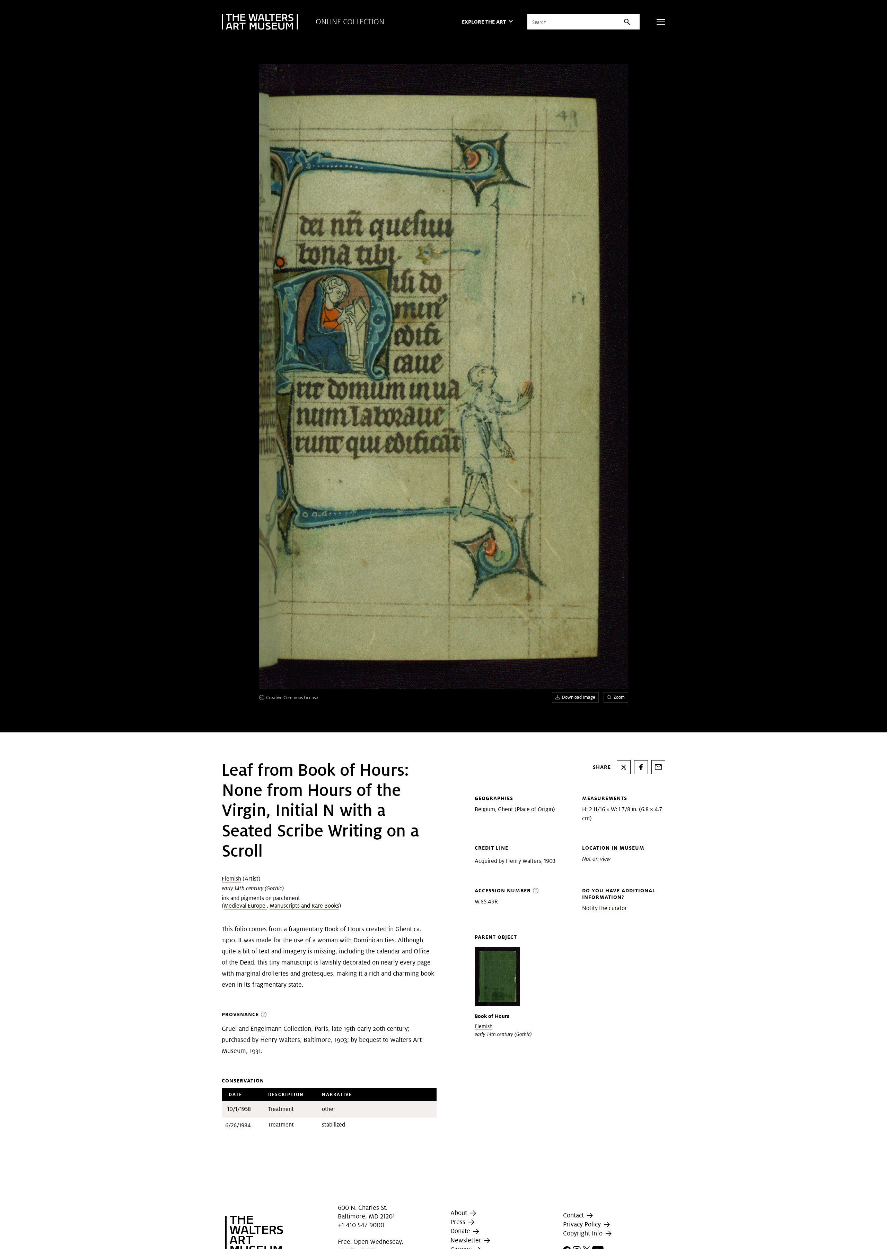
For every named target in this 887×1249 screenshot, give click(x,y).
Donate (461, 1231)
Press (458, 1222)
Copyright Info (583, 1233)
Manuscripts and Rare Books (304, 905)
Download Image (578, 697)
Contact (574, 1215)
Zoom (619, 697)
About (459, 1213)
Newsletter (466, 1240)
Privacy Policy (583, 1224)
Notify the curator (604, 908)
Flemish (231, 878)
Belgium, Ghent (494, 809)
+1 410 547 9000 (361, 1225)
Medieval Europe (245, 905)
